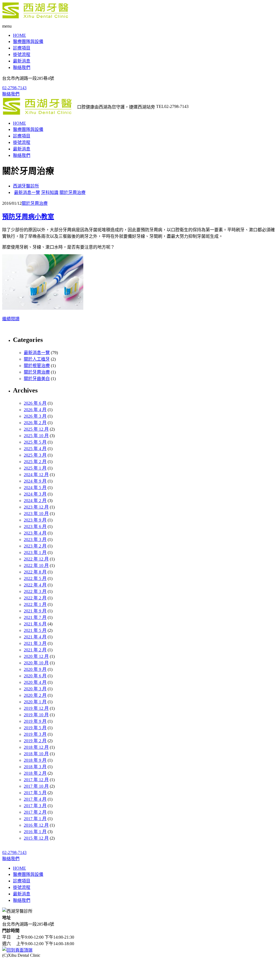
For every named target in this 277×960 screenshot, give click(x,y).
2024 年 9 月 (35, 481)
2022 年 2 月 (35, 598)
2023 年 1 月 (35, 552)
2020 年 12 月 (36, 656)
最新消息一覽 (27, 192)
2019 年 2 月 (35, 740)
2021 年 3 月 (35, 643)
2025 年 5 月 (35, 442)
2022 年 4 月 (35, 585)
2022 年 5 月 (35, 578)
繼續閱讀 (10, 318)
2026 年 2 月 (35, 422)
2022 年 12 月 (36, 559)
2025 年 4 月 (35, 448)
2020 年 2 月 (35, 695)
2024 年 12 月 (36, 474)
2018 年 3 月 (35, 766)
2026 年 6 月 (35, 403)
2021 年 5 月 (35, 630)
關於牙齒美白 (37, 378)
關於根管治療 (37, 365)
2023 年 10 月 (36, 513)
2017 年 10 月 (36, 786)
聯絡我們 (21, 67)
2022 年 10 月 (36, 565)
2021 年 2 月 (35, 650)
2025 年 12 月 (36, 429)
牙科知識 (49, 192)
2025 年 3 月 (35, 455)
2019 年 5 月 (35, 727)
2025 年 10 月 (36, 435)
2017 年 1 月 (35, 818)
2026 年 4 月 (35, 409)
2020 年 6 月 (35, 676)
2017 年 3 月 (35, 805)
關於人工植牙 (37, 359)
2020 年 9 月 (35, 669)
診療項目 (21, 48)
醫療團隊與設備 (28, 41)
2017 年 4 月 (35, 799)
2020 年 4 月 (35, 682)
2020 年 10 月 (36, 663)
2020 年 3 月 (35, 689)
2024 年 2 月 (35, 500)
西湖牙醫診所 (26, 186)
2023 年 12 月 (36, 507)
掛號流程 (21, 54)
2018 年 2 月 (35, 773)
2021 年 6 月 (35, 624)
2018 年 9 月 (35, 760)
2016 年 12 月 (36, 825)
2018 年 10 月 (36, 753)
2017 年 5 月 (35, 792)
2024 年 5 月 (35, 487)
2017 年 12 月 (36, 779)
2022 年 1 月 (35, 604)
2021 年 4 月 (35, 637)
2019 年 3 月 (35, 734)
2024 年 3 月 (35, 494)
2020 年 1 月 (35, 702)
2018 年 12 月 (36, 747)
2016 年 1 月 (35, 831)
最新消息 (21, 61)
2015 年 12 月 (36, 838)
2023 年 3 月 (35, 539)
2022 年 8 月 (35, 572)
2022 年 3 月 (35, 591)
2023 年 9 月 (35, 520)
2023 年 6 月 (35, 526)
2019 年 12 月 (36, 708)
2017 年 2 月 (35, 812)
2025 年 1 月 (35, 468)
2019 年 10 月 (36, 714)
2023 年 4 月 (35, 533)
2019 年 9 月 (35, 721)
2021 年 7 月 (35, 617)
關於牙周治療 (72, 192)
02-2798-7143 (14, 87)
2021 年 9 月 (35, 611)
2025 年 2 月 (35, 461)
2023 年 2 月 (35, 546)
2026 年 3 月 (35, 416)
